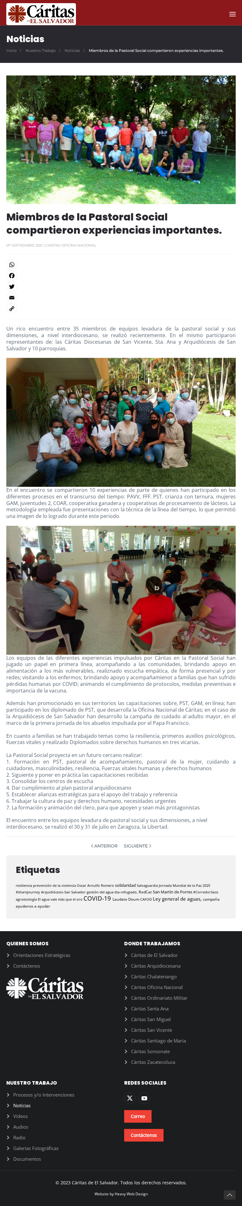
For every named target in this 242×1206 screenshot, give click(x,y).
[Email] (121, 297)
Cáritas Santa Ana (150, 1008)
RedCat (146, 892)
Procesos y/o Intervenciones (43, 1095)
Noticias (22, 1105)
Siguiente (136, 846)
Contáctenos (26, 966)
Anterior (106, 846)
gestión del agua (100, 892)
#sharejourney (28, 892)
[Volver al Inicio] (41, 14)
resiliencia (24, 885)
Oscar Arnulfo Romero (96, 885)
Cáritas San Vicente (151, 1030)
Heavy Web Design (131, 1194)
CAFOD (146, 899)
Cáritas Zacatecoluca (153, 1062)
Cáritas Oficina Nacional (157, 987)
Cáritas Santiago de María (158, 1040)
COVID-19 (98, 898)
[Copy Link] (121, 308)
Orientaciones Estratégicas (41, 955)
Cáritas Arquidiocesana (156, 966)
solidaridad (126, 885)
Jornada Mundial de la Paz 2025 (184, 885)
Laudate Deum (126, 899)
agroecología (27, 899)
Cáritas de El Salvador (154, 955)
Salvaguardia (148, 885)
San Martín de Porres (173, 892)
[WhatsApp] (121, 264)
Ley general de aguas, (178, 899)
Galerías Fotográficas (36, 1148)
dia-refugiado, (126, 892)
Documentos (27, 1159)
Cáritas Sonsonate (150, 1051)
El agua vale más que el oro (61, 899)
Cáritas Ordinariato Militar (159, 998)
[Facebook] (121, 275)
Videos (20, 1116)
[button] (232, 14)
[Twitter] (121, 286)
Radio (19, 1137)
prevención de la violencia (55, 885)
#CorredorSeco (205, 892)
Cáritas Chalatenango (154, 976)
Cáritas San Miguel (151, 1019)
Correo (138, 1116)
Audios (20, 1127)
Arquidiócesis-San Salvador (64, 892)
